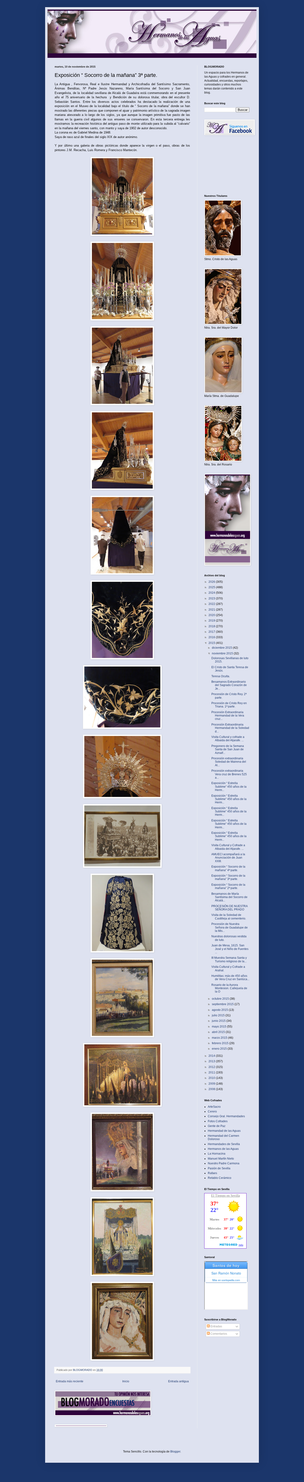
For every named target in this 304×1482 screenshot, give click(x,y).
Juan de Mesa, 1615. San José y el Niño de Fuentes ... (229, 949)
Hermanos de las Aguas (223, 1149)
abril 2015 (219, 1032)
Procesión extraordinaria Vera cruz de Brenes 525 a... (229, 774)
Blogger (175, 1451)
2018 (212, 626)
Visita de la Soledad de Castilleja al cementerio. (228, 916)
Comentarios (218, 1333)
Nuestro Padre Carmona (223, 1163)
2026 (212, 581)
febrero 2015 (220, 1043)
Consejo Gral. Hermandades (226, 1116)
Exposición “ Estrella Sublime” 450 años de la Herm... (229, 786)
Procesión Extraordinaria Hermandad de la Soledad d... (230, 728)
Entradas (216, 1326)
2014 (212, 1055)
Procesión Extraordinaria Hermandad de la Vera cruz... (227, 716)
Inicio (125, 1381)
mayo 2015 (219, 1026)
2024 (212, 592)
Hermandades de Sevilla (224, 1144)
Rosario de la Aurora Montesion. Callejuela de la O (229, 988)
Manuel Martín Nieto (221, 1158)
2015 (212, 643)
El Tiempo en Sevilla (225, 1195)
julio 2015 (218, 1015)
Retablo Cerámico (219, 1178)
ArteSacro (214, 1106)
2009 (212, 1083)
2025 (212, 587)
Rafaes (212, 1173)
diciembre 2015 (222, 647)
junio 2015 (219, 1021)
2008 (212, 1089)
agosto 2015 (220, 1010)
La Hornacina (216, 1153)
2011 (212, 1072)
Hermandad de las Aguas (224, 1130)
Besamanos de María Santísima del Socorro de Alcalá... (229, 897)
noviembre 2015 (223, 653)
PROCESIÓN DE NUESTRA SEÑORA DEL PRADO (229, 907)
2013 (212, 1061)
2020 (212, 615)
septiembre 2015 (223, 1004)
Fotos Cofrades (218, 1121)
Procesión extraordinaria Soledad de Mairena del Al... (228, 762)
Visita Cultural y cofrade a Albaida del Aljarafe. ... (227, 738)
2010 (212, 1078)
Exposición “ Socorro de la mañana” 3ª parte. (228, 877)
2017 (212, 631)
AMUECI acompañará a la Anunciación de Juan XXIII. (228, 858)
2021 (212, 609)
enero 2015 (220, 1048)
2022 (212, 604)
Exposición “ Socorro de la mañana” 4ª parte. (228, 868)
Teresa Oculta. (220, 676)
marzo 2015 (220, 1037)
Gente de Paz (216, 1126)
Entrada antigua (178, 1381)
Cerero (212, 1111)
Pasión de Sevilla (219, 1168)
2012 (212, 1067)
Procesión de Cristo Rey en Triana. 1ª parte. (229, 704)
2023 (212, 598)
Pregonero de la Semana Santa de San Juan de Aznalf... (227, 749)
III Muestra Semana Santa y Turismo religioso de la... (229, 959)
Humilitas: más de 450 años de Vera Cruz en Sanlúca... (230, 977)
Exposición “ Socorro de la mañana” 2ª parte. (228, 886)
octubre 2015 (221, 998)
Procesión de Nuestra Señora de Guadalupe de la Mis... (229, 927)
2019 (212, 620)
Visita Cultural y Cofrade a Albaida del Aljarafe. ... (228, 847)
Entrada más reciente (69, 1381)
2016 (212, 637)
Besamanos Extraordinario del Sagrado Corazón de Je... (229, 685)
